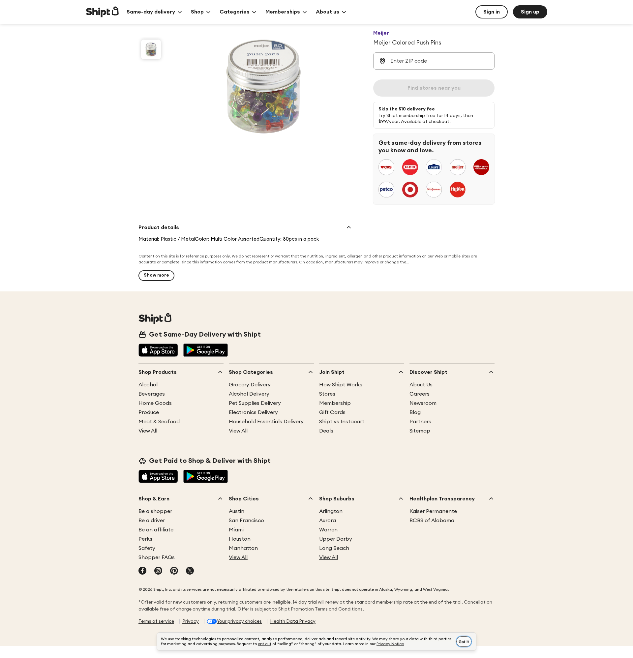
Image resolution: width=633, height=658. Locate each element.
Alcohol (148, 384)
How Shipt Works (340, 384)
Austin (236, 511)
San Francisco (246, 520)
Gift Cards (332, 412)
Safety (146, 548)
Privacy (190, 621)
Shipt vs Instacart (341, 421)
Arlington (331, 511)
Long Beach (334, 548)
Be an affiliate (155, 529)
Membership (335, 403)
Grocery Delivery (250, 384)
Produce (148, 412)
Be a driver (151, 520)
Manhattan (243, 548)
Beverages (151, 394)
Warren (328, 529)
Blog (415, 412)
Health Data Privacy (293, 621)
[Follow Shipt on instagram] (158, 571)
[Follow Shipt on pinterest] (174, 571)
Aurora (327, 520)
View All (147, 431)
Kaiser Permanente (433, 511)
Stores (327, 394)
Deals (326, 431)
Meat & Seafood (159, 421)
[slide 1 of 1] (151, 49)
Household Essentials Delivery (266, 421)
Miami (236, 529)
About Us (421, 384)
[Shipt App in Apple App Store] (158, 351)
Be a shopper (155, 511)
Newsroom (423, 403)
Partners (420, 421)
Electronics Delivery (253, 412)
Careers (419, 394)
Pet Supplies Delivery (255, 403)
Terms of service (156, 621)
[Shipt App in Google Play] (205, 351)
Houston (240, 539)
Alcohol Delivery (249, 394)
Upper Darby (335, 539)
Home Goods (155, 403)
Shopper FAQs (156, 557)
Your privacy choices (239, 621)
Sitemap (419, 431)
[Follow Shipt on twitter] (190, 571)
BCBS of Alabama (431, 520)
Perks (145, 539)
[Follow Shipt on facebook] (142, 571)
